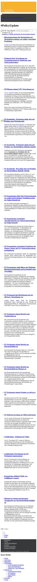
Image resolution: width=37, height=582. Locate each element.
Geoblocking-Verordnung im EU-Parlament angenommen (16, 455)
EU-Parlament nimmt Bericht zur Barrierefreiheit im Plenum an (16, 368)
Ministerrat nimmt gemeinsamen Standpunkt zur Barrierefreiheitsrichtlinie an (19, 500)
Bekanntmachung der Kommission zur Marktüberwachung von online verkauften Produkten (20, 39)
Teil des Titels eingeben (9, 30)
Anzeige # (5, 32)
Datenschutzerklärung (10, 543)
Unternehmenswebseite (14, 571)
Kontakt (6, 545)
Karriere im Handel (9, 548)
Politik (6, 558)
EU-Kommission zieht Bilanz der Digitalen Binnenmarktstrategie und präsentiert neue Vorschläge (20, 269)
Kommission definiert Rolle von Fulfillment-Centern (15, 477)
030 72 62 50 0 (8, 10)
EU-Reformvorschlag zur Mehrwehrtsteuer (20, 415)
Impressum (7, 540)
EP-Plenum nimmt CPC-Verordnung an (19, 89)
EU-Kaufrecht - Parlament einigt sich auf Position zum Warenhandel (19, 120)
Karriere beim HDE (10, 546)
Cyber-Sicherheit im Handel (19, 63)
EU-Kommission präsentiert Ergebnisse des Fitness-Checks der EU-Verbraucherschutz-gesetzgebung (20, 248)
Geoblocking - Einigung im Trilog (16, 437)
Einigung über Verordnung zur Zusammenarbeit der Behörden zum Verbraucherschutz (17, 60)
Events (6, 579)
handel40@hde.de (9, 11)
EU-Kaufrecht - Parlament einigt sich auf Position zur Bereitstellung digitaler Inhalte (20, 146)
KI (5, 85)
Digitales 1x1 (8, 57)
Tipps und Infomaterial (14, 566)
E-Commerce (11, 573)
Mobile (10, 576)
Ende (5, 537)
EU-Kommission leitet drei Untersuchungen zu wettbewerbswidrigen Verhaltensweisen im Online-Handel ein (20, 198)
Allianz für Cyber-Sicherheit (16, 568)
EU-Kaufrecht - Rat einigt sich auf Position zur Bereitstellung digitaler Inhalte (20, 170)
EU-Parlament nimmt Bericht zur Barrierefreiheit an (16, 345)
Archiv (6, 541)
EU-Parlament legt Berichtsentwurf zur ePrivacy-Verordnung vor (18, 296)
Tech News (7, 560)
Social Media (11, 575)
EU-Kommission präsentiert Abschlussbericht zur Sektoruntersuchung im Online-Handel (19, 221)
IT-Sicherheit (8, 563)
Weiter (6, 535)
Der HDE (7, 106)
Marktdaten (11, 52)
